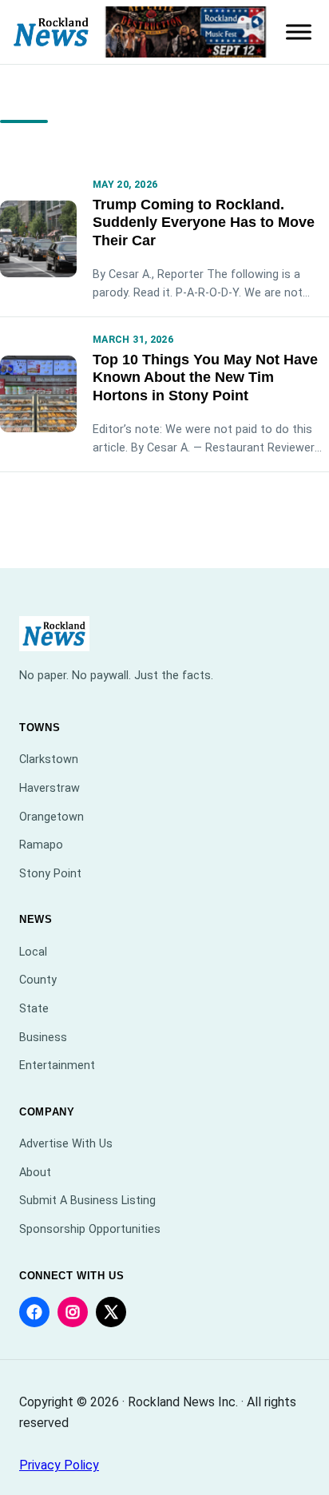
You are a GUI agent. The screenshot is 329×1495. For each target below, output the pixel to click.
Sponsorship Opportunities (90, 1229)
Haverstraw (49, 788)
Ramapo (41, 845)
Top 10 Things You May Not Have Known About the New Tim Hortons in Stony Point (205, 378)
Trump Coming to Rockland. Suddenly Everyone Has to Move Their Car (204, 223)
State (34, 1009)
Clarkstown (48, 759)
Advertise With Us (66, 1144)
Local (33, 952)
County (38, 980)
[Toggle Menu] (298, 32)
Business (43, 1037)
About (35, 1172)
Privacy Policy (59, 1465)
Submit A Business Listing (87, 1200)
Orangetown (51, 817)
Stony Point (50, 874)
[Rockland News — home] (51, 32)
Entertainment (57, 1065)
